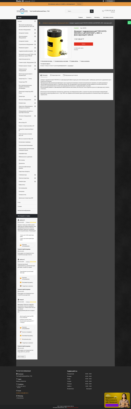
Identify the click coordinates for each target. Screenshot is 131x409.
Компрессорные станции (25, 65)
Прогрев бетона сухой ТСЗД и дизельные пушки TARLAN (26, 55)
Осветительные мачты (24, 59)
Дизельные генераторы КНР (26, 198)
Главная (80, 17)
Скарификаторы (23, 153)
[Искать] (92, 11)
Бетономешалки (23, 188)
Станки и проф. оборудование (26, 62)
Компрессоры (22, 103)
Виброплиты (22, 184)
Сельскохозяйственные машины (25, 167)
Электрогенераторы (24, 178)
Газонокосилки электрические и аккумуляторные (26, 149)
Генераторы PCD (23, 82)
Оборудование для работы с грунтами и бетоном (26, 112)
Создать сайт (27, 1)
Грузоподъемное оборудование (23, 37)
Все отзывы (21, 356)
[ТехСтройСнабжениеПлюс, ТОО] (22, 11)
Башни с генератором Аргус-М (26, 125)
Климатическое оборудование (23, 69)
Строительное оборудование (26, 44)
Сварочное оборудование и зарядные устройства (26, 107)
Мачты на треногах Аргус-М (26, 138)
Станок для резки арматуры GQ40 (27, 239)
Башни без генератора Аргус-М (26, 130)
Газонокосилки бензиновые (26, 145)
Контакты (97, 17)
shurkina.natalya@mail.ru (22, 393)
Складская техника (23, 33)
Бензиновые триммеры (24, 142)
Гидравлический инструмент (26, 51)
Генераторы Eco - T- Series (25, 78)
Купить (83, 44)
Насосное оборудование (25, 99)
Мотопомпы (22, 160)
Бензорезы (21, 191)
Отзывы (20, 206)
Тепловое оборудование (25, 116)
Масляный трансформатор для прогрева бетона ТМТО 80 (26, 25)
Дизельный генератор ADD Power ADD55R (27, 317)
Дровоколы (22, 163)
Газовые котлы (22, 194)
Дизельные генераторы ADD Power (26, 92)
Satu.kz (72, 406)
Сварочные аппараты (24, 171)
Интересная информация (24, 210)
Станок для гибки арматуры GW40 (27, 235)
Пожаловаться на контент (72, 407)
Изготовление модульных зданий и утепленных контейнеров (25, 87)
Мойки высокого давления (25, 156)
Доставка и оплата (108, 17)
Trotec (20, 119)
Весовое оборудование (25, 29)
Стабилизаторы (23, 174)
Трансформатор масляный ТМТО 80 (26, 272)
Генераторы (22, 96)
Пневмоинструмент (24, 47)
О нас (19, 202)
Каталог (79, 4)
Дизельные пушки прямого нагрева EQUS (25, 74)
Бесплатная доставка (47, 61)
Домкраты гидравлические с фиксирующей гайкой (56, 23)
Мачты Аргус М (22, 122)
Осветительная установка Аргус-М (25, 134)
